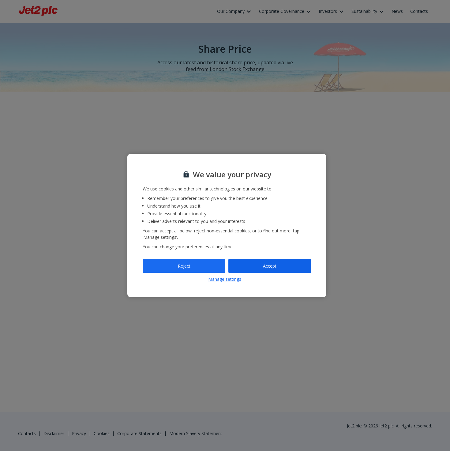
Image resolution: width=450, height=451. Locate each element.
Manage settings (224, 279)
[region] (226, 225)
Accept (269, 266)
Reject (184, 266)
